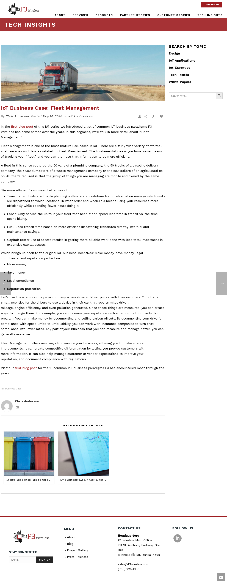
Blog (70, 543)
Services (80, 15)
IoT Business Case (11, 388)
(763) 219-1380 (128, 569)
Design (174, 53)
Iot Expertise (179, 67)
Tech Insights (210, 15)
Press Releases (77, 557)
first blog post (22, 126)
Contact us (212, 4)
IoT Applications (80, 116)
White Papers (180, 82)
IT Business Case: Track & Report (84, 480)
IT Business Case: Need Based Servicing (29, 480)
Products (104, 15)
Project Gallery (77, 550)
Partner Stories (135, 15)
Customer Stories (173, 15)
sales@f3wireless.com (133, 564)
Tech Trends (179, 75)
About (60, 15)
